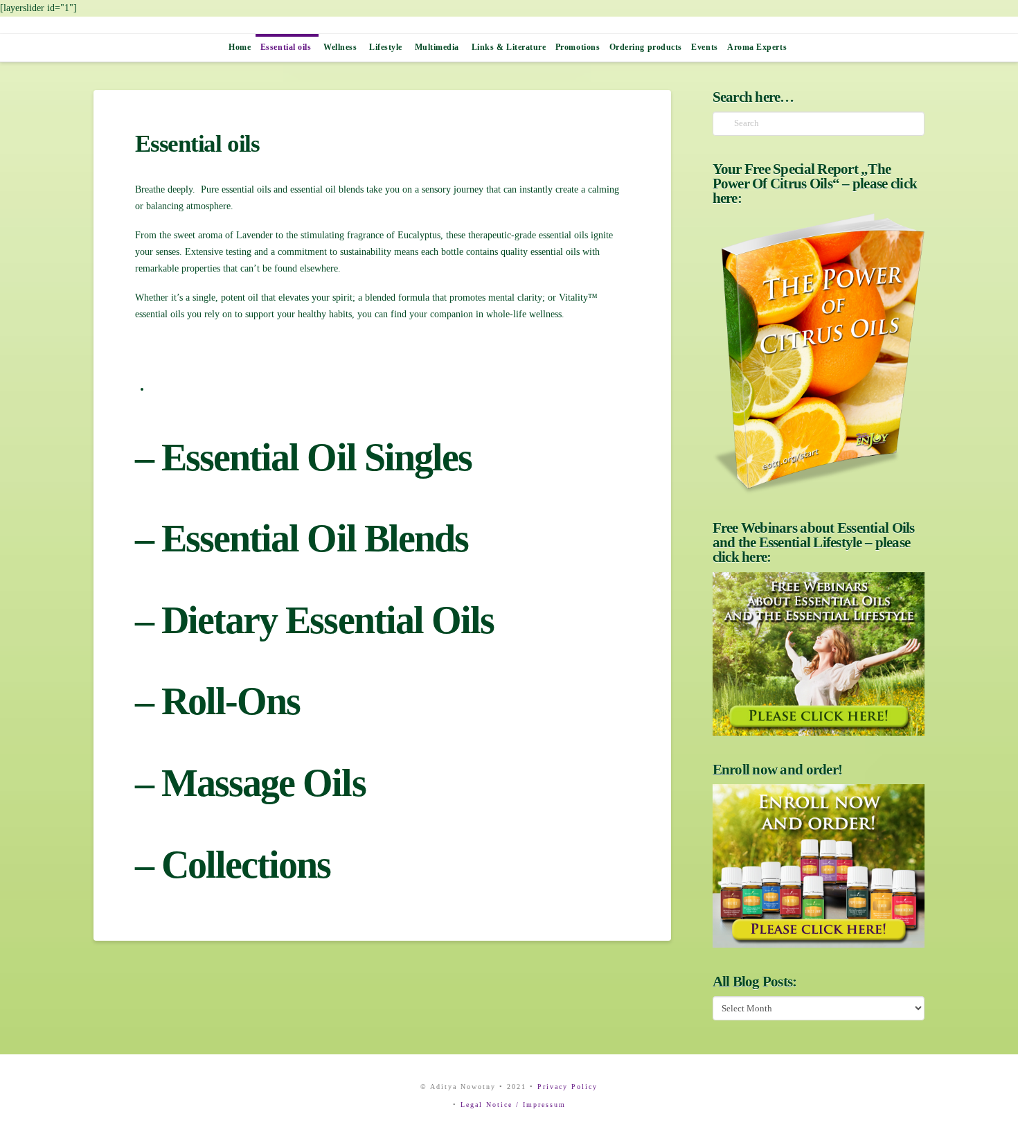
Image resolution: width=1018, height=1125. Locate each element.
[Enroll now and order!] (819, 866)
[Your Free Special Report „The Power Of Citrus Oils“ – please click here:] (819, 354)
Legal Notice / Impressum (513, 1104)
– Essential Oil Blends (301, 538)
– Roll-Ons (217, 701)
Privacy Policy (567, 1086)
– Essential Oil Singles (303, 457)
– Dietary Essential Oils (314, 620)
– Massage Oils (250, 782)
